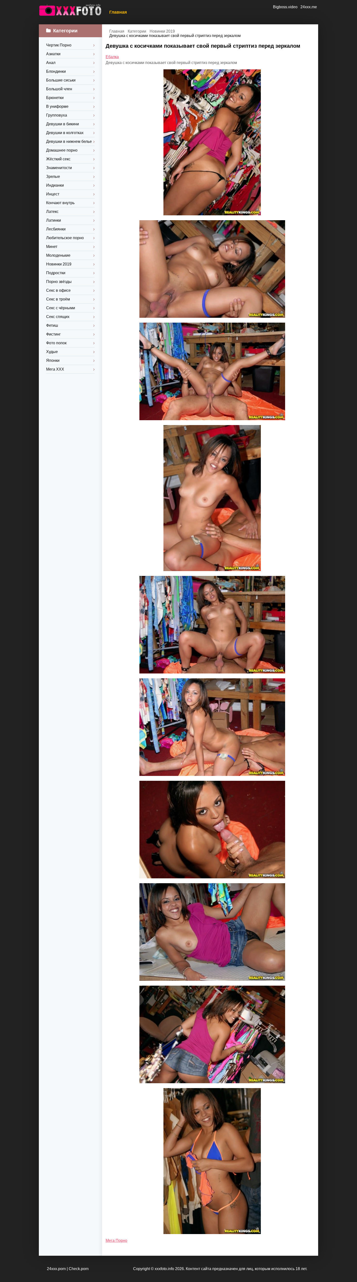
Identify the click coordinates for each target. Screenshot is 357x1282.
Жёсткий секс (58, 159)
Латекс (52, 211)
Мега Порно (116, 1240)
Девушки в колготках (65, 133)
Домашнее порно (61, 150)
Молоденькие (58, 255)
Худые (52, 352)
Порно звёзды (59, 282)
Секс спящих (57, 317)
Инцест (52, 194)
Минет (51, 247)
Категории (137, 31)
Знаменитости (59, 168)
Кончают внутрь (60, 203)
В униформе (57, 106)
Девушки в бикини (62, 124)
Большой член (59, 89)
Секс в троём (58, 299)
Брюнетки (55, 98)
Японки (53, 360)
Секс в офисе (58, 290)
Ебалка (112, 57)
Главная (118, 12)
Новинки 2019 (58, 264)
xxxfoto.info (164, 1269)
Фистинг (53, 334)
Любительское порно (65, 238)
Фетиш (52, 325)
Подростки (55, 273)
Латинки (53, 220)
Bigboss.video (285, 7)
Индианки (55, 185)
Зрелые (53, 176)
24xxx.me (308, 7)
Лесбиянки (56, 229)
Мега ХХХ (55, 369)
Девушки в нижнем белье (69, 141)
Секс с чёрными (60, 308)
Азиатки (53, 54)
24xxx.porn (56, 1269)
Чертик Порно (58, 45)
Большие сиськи (61, 80)
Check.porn (79, 1269)
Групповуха (56, 115)
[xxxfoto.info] (70, 12)
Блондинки (56, 71)
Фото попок (56, 343)
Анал (50, 63)
